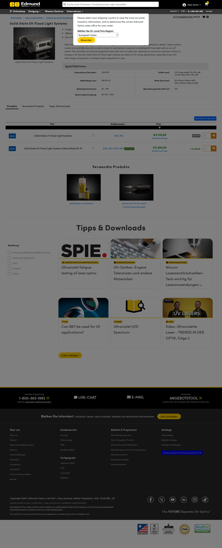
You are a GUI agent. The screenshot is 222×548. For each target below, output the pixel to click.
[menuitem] (21, 11)
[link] (208, 2)
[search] (110, 4)
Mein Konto (193, 5)
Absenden (86, 40)
